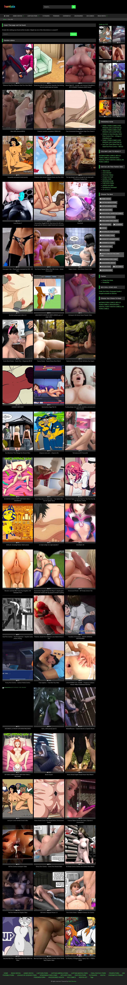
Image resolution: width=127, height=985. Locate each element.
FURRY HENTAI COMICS (113, 160)
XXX (106, 24)
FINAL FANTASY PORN (108, 217)
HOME (7, 16)
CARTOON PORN (32, 16)
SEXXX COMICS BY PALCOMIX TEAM (109, 254)
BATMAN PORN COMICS (107, 155)
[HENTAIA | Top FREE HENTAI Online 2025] (10, 6)
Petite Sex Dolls (104, 291)
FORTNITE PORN (108, 183)
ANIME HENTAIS (17, 16)
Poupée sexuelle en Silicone (108, 293)
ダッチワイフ (106, 189)
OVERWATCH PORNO (108, 242)
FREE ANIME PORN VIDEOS (110, 220)
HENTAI (104, 228)
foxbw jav (102, 24)
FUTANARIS (46, 16)
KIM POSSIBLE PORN (108, 235)
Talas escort (106, 171)
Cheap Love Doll (107, 177)
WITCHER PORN (66, 975)
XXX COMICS (90, 16)
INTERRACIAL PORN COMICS (110, 231)
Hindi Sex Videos (107, 175)
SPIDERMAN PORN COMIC (109, 259)
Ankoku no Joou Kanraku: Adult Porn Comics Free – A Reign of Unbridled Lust (112, 136)
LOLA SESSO (106, 173)
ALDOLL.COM (106, 179)
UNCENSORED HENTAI (108, 263)
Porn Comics (105, 250)
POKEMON (56, 16)
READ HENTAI (102, 16)
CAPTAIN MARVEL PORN (109, 206)
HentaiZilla (105, 282)
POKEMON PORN (107, 246)
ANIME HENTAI (106, 199)
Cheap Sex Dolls (107, 280)
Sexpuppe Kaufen (115, 291)
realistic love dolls (107, 185)
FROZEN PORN (106, 224)
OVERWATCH (67, 16)
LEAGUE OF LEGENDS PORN (110, 239)
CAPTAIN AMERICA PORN (109, 202)
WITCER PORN (106, 266)
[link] (122, 980)
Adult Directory (72, 981)
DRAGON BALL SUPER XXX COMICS (112, 213)
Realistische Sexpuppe (109, 187)
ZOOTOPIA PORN (107, 270)
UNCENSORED (78, 16)
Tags (91, 977)
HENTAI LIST (83, 977)
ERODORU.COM (107, 181)
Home (4, 19)
